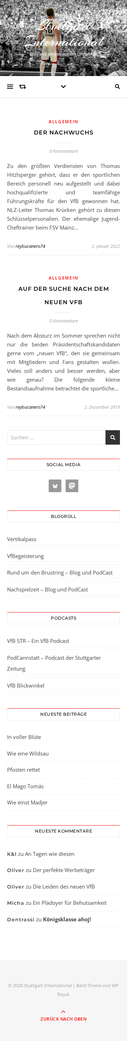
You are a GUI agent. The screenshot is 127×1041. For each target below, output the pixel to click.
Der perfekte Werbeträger (64, 869)
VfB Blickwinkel (25, 685)
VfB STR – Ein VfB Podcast (38, 640)
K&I (12, 854)
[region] (63, 982)
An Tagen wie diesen (49, 853)
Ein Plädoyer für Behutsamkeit (70, 902)
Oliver (15, 870)
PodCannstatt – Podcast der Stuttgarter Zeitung (54, 663)
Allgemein (63, 122)
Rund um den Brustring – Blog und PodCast (60, 572)
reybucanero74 (30, 246)
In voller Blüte (24, 736)
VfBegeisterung (25, 555)
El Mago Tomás (25, 786)
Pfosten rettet (23, 769)
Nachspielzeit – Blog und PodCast (47, 589)
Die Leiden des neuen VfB (64, 886)
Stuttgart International (63, 33)
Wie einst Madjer (27, 802)
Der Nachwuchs (63, 132)
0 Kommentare (63, 151)
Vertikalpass (21, 539)
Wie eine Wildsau (28, 753)
